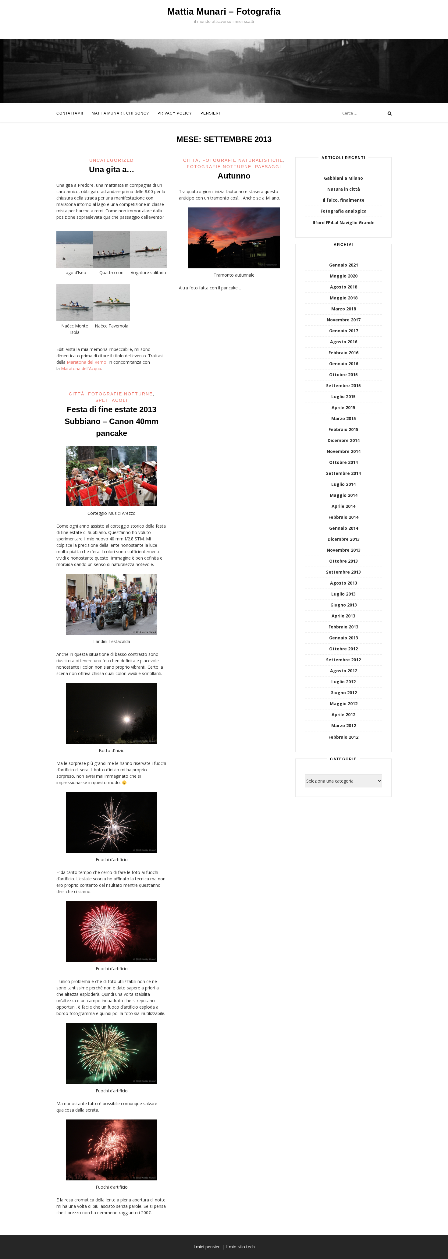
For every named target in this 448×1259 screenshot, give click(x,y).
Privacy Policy (175, 113)
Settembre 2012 (343, 660)
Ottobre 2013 (343, 561)
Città (191, 160)
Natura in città (343, 189)
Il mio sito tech (240, 1247)
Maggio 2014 (343, 495)
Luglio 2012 (343, 681)
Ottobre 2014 (343, 462)
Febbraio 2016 (343, 352)
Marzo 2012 (343, 725)
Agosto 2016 (343, 342)
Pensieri (210, 113)
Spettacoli (111, 400)
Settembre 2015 (343, 385)
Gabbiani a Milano (343, 178)
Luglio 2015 (343, 396)
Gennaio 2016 (343, 363)
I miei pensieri (207, 1247)
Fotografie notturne (219, 166)
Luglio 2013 (343, 594)
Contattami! (69, 113)
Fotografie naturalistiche (242, 160)
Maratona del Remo (86, 362)
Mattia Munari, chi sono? (120, 113)
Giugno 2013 (343, 605)
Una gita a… (111, 169)
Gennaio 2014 (343, 528)
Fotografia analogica (344, 211)
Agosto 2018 (343, 287)
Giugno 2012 (343, 692)
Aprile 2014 (343, 506)
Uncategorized (111, 160)
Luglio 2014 (343, 484)
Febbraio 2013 (343, 627)
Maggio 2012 (343, 703)
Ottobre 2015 (343, 374)
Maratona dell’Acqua (81, 368)
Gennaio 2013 (343, 638)
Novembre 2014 (344, 451)
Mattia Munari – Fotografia (224, 11)
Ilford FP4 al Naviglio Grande (344, 222)
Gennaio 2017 (343, 331)
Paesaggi (268, 166)
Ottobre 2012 (343, 649)
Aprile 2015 (343, 407)
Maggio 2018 (343, 298)
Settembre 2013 (343, 572)
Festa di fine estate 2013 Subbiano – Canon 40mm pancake (111, 421)
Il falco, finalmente (343, 200)
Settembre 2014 (343, 473)
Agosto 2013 (343, 583)
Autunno (234, 175)
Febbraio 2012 (343, 737)
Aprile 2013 (343, 616)
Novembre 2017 (344, 320)
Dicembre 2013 (344, 539)
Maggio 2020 (343, 276)
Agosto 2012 (343, 671)
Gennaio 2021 (343, 265)
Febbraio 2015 (343, 429)
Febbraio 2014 (343, 517)
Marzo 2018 (343, 309)
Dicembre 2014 (344, 440)
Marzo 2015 (343, 418)
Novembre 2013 (344, 550)
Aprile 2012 (343, 714)
